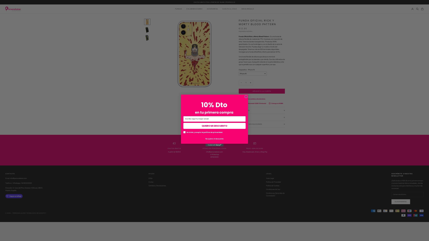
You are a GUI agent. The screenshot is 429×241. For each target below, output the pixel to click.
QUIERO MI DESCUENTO (214, 125)
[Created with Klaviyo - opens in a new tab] (214, 145)
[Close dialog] (246, 97)
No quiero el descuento (214, 138)
